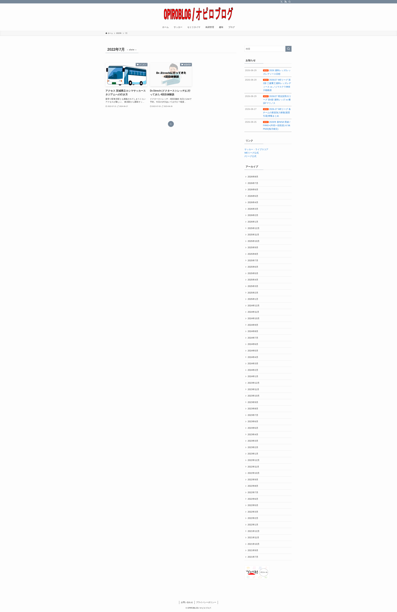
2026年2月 (253, 215)
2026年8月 (253, 176)
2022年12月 (253, 460)
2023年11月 (253, 389)
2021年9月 (253, 550)
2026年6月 (253, 189)
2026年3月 (253, 209)
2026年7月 (253, 183)
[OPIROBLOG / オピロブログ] (198, 14)
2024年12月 (253, 305)
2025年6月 (253, 267)
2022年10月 (253, 473)
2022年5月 (253, 505)
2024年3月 (253, 363)
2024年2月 (253, 370)
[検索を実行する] (288, 49)
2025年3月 (253, 286)
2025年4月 (253, 279)
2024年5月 (253, 350)
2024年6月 (253, 344)
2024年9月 (253, 325)
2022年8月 (253, 486)
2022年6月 (253, 499)
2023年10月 (253, 395)
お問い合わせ (187, 602)
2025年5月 (253, 273)
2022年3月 (253, 512)
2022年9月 (253, 479)
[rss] (285, 1)
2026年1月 (253, 221)
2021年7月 (253, 557)
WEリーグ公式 (251, 153)
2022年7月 (253, 492)
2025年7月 (253, 260)
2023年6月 (253, 421)
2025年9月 (253, 247)
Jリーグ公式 (250, 156)
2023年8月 (253, 408)
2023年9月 (253, 402)
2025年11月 (253, 234)
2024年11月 (253, 312)
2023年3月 (253, 441)
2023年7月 (253, 415)
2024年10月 (253, 318)
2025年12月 (253, 228)
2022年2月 (253, 518)
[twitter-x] (281, 1)
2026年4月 (253, 202)
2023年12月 (253, 383)
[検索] (290, 1)
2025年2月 (253, 292)
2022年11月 (253, 466)
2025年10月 (253, 241)
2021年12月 (253, 531)
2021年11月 (253, 537)
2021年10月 (253, 544)
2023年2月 (253, 447)
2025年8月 (253, 254)
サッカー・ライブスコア (256, 149)
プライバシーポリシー (206, 602)
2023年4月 (253, 434)
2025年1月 (253, 299)
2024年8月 (253, 331)
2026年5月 (253, 196)
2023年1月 (253, 453)
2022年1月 (253, 524)
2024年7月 (253, 338)
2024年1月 (253, 376)
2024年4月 (253, 357)
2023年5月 (253, 428)
